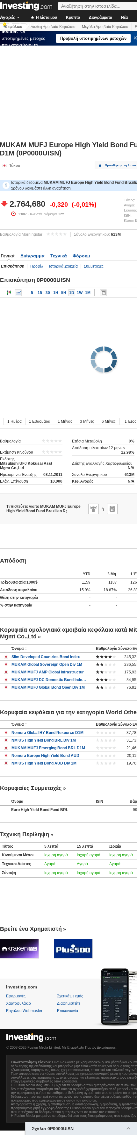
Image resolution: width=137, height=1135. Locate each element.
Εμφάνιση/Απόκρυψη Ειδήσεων (103, 292)
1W (80, 293)
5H (63, 293)
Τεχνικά (58, 255)
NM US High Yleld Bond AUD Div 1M (43, 763)
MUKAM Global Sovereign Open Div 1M (46, 664)
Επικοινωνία (67, 1011)
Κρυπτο (73, 17)
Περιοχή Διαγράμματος (18, 292)
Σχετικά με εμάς (70, 996)
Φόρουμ (81, 255)
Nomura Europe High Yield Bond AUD (45, 755)
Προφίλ (36, 266)
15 (40, 293)
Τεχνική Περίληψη (24, 834)
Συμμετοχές (94, 266)
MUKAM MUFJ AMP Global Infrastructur (47, 672)
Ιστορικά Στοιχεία (63, 266)
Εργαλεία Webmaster (24, 1011)
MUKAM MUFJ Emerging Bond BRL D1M (48, 748)
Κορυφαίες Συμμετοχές (30, 788)
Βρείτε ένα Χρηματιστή (31, 929)
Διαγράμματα (100, 17)
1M (87, 293)
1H (55, 293)
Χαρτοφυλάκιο (18, 1003)
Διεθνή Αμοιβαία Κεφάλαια (53, 27)
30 (48, 293)
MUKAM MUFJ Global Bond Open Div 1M (48, 687)
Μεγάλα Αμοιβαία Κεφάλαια (105, 27)
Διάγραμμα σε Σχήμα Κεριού (9, 292)
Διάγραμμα (32, 255)
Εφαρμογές (15, 996)
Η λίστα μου (46, 17)
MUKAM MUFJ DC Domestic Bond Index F (48, 680)
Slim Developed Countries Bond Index (45, 657)
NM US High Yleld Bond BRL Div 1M (43, 740)
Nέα (124, 17)
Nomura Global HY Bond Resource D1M (47, 732)
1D (71, 293)
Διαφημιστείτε (68, 1003)
